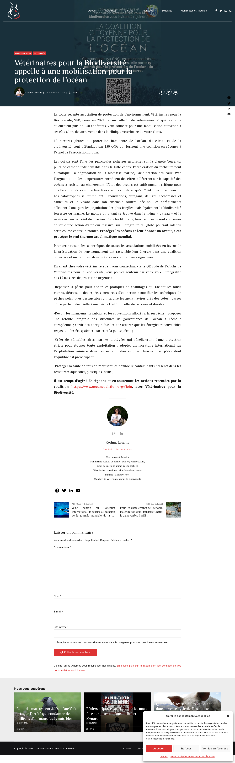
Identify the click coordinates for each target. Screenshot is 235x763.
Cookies (164, 756)
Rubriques (147, 10)
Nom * (57, 596)
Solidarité (167, 10)
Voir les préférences (215, 748)
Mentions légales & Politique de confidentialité (192, 756)
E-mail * (58, 611)
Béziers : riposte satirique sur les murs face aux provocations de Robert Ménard (116, 713)
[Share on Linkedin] (175, 92)
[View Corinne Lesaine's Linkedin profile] (121, 434)
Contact (127, 748)
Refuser (186, 748)
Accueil (92, 10)
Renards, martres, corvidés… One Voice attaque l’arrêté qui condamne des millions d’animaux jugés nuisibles (47, 713)
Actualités (110, 10)
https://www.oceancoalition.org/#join (101, 387)
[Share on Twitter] (169, 92)
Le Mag (129, 10)
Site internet (60, 627)
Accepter (159, 748)
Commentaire (62, 547)
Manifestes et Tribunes (194, 10)
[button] (228, 716)
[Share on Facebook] (161, 92)
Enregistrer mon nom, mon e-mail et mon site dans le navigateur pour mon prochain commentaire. (112, 642)
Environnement (23, 53)
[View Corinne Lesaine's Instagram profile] (114, 434)
